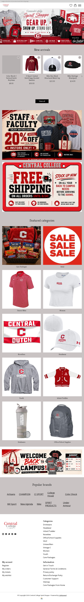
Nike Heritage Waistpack (72, 77)
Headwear (62, 354)
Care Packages (21, 267)
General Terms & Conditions (54, 569)
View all (42, 101)
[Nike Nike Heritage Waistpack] (73, 64)
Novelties (21, 354)
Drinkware (21, 442)
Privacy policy (48, 572)
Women (62, 310)
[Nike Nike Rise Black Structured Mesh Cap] (52, 64)
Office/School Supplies (62, 442)
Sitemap (46, 582)
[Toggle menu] (79, 5)
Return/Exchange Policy (52, 575)
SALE (62, 267)
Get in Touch (48, 565)
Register (5, 565)
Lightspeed (62, 595)
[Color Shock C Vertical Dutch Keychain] (11, 64)
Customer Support (50, 578)
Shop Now (75, 38)
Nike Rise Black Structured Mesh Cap (52, 77)
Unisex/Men (21, 310)
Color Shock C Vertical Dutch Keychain (11, 78)
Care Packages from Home (54, 585)
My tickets (6, 572)
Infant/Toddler (62, 398)
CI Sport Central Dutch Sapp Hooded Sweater (32, 78)
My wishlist (6, 575)
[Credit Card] (41, 599)
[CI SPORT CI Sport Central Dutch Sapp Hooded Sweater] (32, 64)
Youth (21, 398)
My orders (6, 569)
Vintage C (47, 547)
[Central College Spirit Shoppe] (5, 5)
